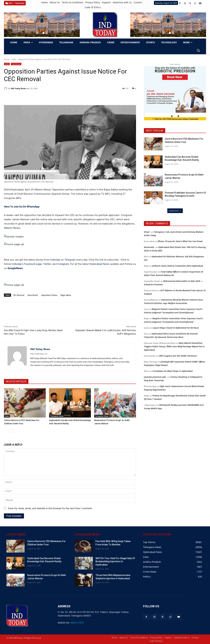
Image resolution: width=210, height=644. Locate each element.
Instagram (63, 263)
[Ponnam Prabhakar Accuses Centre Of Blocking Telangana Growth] (153, 197)
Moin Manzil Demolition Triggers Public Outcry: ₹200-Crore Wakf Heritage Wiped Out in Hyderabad (174, 346)
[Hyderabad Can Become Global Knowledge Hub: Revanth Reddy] (70, 403)
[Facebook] (180, 3)
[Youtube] (200, 3)
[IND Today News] (6, 88)
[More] (62, 310)
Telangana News (56, 416)
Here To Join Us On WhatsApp (21, 206)
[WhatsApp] (195, 3)
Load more (174, 210)
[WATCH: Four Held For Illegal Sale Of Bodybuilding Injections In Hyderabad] (84, 563)
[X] (190, 3)
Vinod (146, 231)
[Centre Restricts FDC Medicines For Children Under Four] (25, 403)
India (14, 59)
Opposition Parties (49, 295)
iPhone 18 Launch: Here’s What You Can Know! (180, 241)
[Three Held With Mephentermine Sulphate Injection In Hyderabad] (84, 580)
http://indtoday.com (38, 354)
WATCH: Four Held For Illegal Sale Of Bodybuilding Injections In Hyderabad (115, 561)
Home (7, 59)
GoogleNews (15, 268)
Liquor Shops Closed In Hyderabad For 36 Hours (176, 327)
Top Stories (16, 64)
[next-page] (11, 431)
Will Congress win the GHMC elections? (178, 355)
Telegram (69, 259)
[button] (40, 33)
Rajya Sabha (66, 295)
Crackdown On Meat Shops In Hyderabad (172, 371)
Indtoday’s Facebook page (27, 263)
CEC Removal (18, 295)
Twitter (47, 263)
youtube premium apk (155, 376)
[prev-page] (6, 431)
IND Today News (18, 88)
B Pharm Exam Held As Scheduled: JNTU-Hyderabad (177, 265)
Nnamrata (149, 247)
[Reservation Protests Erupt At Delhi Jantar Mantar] (115, 403)
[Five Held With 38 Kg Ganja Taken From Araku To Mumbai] (84, 546)
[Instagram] (185, 3)
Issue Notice (33, 295)
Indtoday (55, 259)
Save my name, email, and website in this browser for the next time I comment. (50, 508)
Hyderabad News (99, 263)
